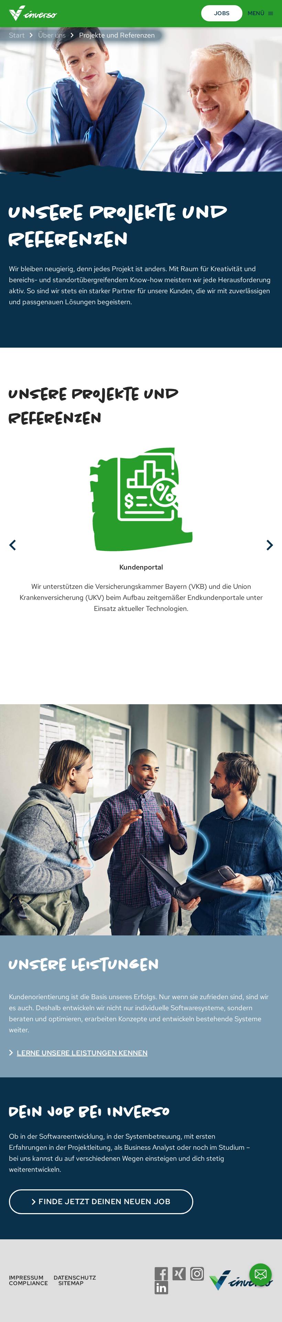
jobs (221, 13)
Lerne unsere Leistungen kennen (82, 1052)
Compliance (28, 1283)
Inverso (36, 13)
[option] (141, 537)
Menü (256, 13)
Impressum (26, 1277)
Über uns (52, 35)
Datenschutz (75, 1277)
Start (17, 35)
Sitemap (71, 1283)
